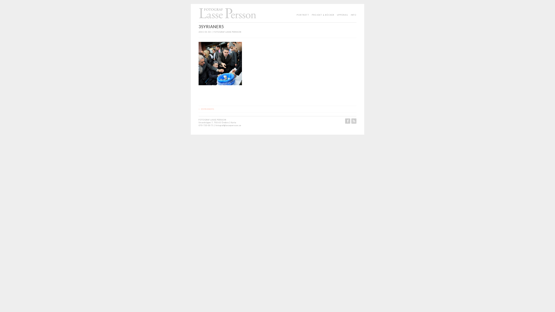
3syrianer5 (206, 109)
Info (353, 15)
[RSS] (353, 121)
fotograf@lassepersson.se (228, 125)
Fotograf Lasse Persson (227, 32)
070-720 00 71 (206, 125)
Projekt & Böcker (323, 15)
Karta (233, 122)
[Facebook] (347, 121)
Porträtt (303, 15)
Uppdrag (342, 15)
